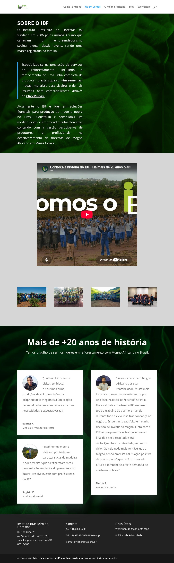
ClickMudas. (35, 96)
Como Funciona (72, 7)
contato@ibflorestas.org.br (81, 541)
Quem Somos (93, 7)
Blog (131, 7)
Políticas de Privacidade (128, 535)
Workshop (144, 7)
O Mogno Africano (114, 7)
